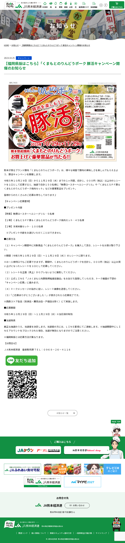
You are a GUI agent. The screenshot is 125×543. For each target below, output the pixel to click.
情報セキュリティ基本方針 (61, 533)
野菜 (60, 7)
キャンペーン (24, 58)
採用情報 (94, 7)
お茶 (71, 7)
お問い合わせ (79, 505)
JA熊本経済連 (87, 450)
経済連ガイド (84, 7)
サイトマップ (101, 533)
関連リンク (23, 533)
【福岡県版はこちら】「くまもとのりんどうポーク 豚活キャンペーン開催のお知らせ (55, 45)
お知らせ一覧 (62, 413)
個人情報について (38, 533)
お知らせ (15, 45)
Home (45, 7)
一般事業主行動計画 (83, 533)
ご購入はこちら (117, 7)
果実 (66, 7)
